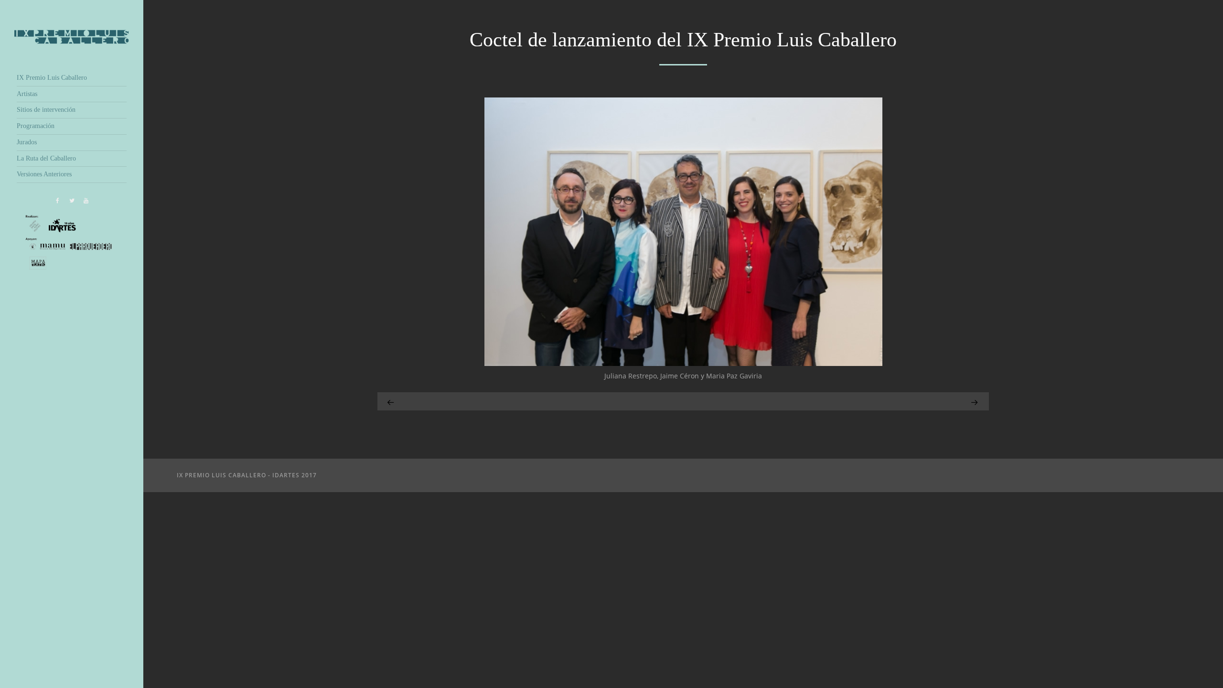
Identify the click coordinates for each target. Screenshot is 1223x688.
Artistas (27, 93)
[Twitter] (71, 201)
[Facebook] (57, 201)
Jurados (27, 142)
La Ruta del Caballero (46, 158)
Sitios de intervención (46, 109)
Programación (35, 125)
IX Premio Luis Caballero (52, 77)
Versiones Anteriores (44, 174)
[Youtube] (86, 201)
